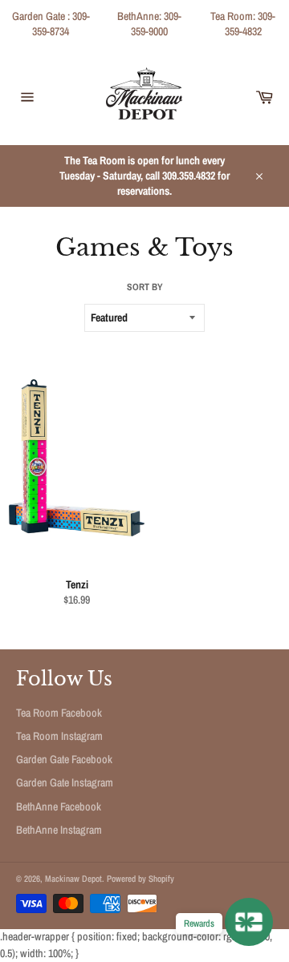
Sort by (145, 287)
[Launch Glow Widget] (249, 922)
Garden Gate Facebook (64, 759)
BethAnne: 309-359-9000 (149, 23)
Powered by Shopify (140, 878)
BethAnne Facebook (58, 806)
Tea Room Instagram (59, 736)
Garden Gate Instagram (64, 782)
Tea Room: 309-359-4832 (242, 23)
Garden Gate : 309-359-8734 (51, 23)
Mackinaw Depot (73, 878)
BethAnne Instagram (59, 830)
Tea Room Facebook (59, 712)
